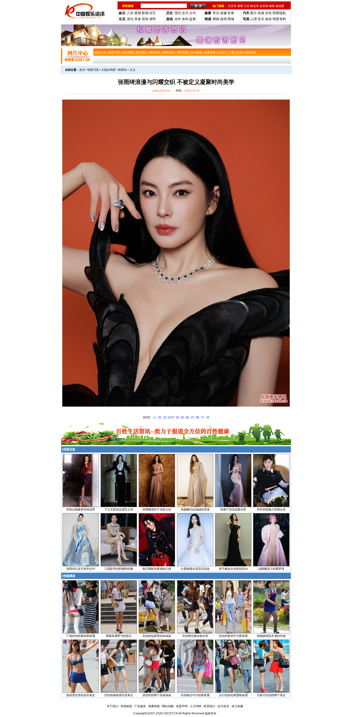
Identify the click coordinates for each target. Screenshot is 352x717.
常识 (216, 13)
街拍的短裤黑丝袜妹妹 (156, 636)
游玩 (130, 19)
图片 (253, 13)
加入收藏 (237, 706)
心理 (253, 19)
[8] (197, 417)
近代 (185, 13)
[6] (187, 417)
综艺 (152, 13)
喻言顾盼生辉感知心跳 (156, 568)
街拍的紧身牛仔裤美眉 (233, 636)
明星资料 (279, 19)
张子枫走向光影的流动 (233, 568)
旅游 (268, 19)
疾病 (261, 13)
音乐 (261, 19)
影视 (145, 13)
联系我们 (209, 706)
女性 (268, 13)
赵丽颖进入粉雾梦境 (271, 568)
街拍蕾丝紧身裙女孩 (195, 636)
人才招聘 (195, 706)
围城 (230, 19)
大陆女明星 (108, 69)
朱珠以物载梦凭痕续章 (80, 509)
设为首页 (223, 706)
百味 (145, 19)
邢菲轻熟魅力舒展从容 (271, 509)
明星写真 (93, 69)
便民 (152, 19)
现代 (177, 13)
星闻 (137, 13)
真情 (223, 19)
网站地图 (168, 706)
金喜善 (264, 6)
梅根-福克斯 (276, 6)
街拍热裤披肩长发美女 (118, 695)
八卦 (130, 13)
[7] (192, 417)
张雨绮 (122, 69)
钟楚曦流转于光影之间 (156, 509)
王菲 (247, 6)
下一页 (205, 417)
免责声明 (181, 706)
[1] (164, 417)
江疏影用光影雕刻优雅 (118, 568)
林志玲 (254, 6)
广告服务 (140, 706)
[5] (182, 417)
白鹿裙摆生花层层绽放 (195, 568)
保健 (223, 13)
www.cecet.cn (161, 90)
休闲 (185, 19)
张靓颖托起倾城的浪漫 (195, 509)
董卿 (240, 6)
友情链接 (126, 706)
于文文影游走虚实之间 (118, 509)
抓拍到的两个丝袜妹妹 (156, 695)
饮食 (230, 13)
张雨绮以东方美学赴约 (80, 568)
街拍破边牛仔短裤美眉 (195, 695)
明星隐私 (279, 13)
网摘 (216, 19)
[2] (169, 417)
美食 (137, 19)
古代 (192, 13)
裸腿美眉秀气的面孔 (119, 636)
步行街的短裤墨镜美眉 (233, 695)
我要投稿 (154, 706)
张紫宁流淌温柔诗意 (233, 509)
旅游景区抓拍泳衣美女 (80, 695)
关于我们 (112, 706)
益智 (192, 19)
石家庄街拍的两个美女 (271, 695)
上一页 (157, 417)
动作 (177, 19)
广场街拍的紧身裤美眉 (80, 636)
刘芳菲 (232, 6)
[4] (177, 417)
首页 (82, 69)
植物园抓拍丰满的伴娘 (271, 636)
